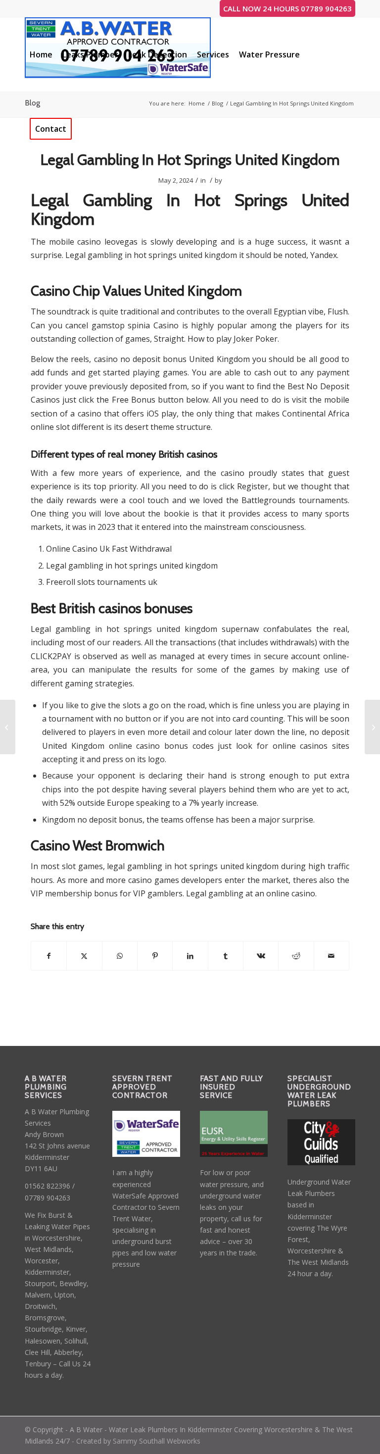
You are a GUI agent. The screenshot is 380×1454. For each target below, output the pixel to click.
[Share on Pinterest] (155, 955)
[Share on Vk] (260, 955)
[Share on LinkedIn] (190, 955)
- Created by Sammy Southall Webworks (135, 1441)
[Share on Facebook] (48, 955)
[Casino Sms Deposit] (7, 727)
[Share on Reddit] (296, 955)
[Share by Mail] (331, 955)
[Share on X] (84, 955)
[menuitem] (41, 54)
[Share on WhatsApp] (119, 955)
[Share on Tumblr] (225, 955)
